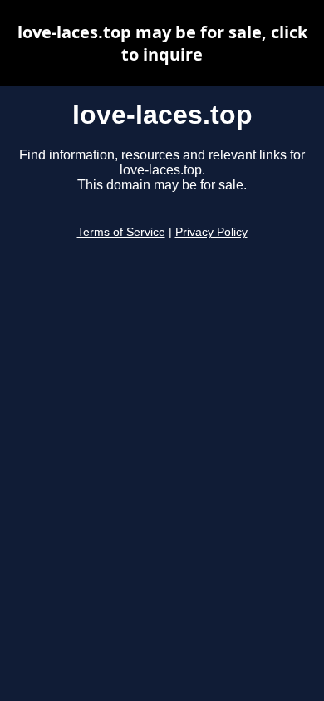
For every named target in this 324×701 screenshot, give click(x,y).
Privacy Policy (211, 232)
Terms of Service (121, 232)
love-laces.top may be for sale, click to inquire (162, 43)
